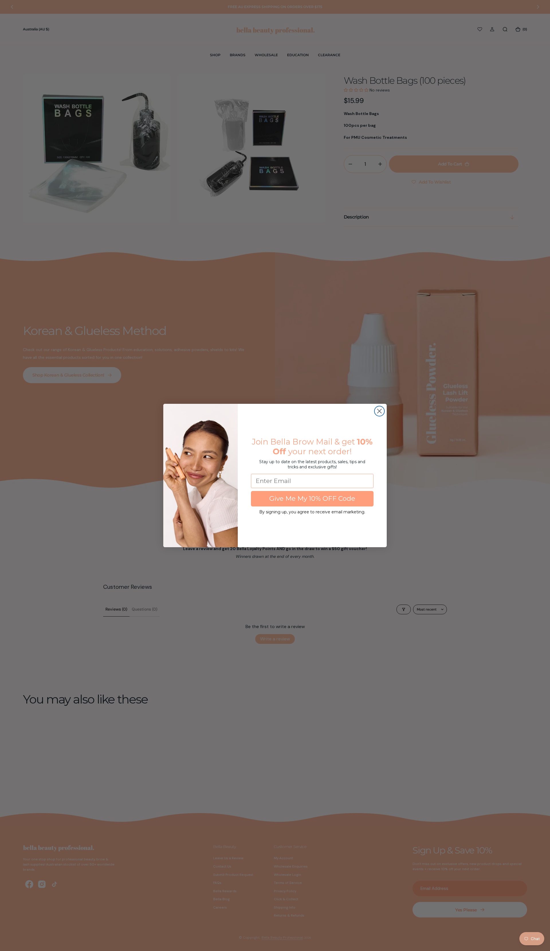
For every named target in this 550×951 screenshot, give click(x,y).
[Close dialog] (379, 411)
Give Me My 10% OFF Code (312, 498)
